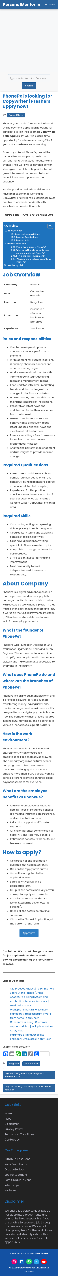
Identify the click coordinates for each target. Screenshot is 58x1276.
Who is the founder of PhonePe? (31, 247)
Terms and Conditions (19, 1134)
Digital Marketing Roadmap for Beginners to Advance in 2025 (25, 1075)
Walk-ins (10, 1190)
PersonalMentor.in (21, 4)
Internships (12, 1185)
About (9, 1119)
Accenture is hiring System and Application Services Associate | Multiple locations (29, 1001)
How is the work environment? (30, 256)
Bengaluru (14, 1063)
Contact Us (12, 1139)
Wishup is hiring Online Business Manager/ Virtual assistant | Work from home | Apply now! (30, 1014)
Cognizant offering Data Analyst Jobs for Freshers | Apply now (28, 1088)
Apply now (29, 933)
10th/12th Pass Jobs (17, 1159)
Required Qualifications (27, 237)
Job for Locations (16, 1175)
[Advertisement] (29, 40)
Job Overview (14, 230)
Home (9, 1113)
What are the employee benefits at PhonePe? (34, 260)
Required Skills (22, 240)
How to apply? (15, 265)
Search (29, 85)
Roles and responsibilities (27, 234)
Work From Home (16, 1164)
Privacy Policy (14, 1129)
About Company (16, 243)
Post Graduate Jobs (18, 1180)
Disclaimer (12, 1124)
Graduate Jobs (31, 1063)
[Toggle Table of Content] (48, 226)
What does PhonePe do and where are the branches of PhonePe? (32, 251)
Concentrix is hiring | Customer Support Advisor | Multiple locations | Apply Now (32, 1026)
